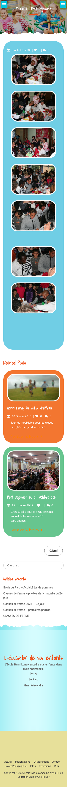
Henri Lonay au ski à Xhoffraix (29, 408)
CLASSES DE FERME (16, 615)
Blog (56, 766)
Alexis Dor (44, 777)
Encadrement (41, 762)
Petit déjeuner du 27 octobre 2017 (31, 497)
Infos (33, 766)
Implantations (22, 762)
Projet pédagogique (16, 766)
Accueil (8, 762)
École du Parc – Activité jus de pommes (28, 587)
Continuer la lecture (25, 436)
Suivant (53, 550)
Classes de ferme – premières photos (26, 609)
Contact (56, 762)
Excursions (45, 766)
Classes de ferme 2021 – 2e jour (23, 603)
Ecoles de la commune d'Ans (40, 773)
